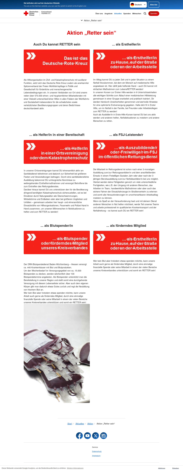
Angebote (108, 13)
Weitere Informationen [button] (75, 468)
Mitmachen (136, 13)
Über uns (99, 13)
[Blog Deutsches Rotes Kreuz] (103, 435)
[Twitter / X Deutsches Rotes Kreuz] (95, 435)
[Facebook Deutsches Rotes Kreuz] (79, 435)
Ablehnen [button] (161, 468)
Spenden (127, 13)
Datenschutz (97, 451)
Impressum (96, 455)
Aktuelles (118, 13)
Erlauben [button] (175, 468)
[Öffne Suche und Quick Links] (145, 13)
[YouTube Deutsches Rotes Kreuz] (87, 435)
